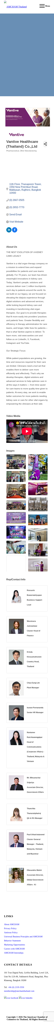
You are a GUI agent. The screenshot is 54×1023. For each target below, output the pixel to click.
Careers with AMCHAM (14, 949)
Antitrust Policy (11, 932)
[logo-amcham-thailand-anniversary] (22, 7)
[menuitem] (43, 6)
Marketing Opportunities (14, 945)
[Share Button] (45, 144)
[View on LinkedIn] (9, 231)
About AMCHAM (11, 924)
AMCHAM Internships (13, 953)
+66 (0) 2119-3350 (16, 987)
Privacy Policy (10, 928)
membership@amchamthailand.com (19, 991)
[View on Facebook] (14, 231)
